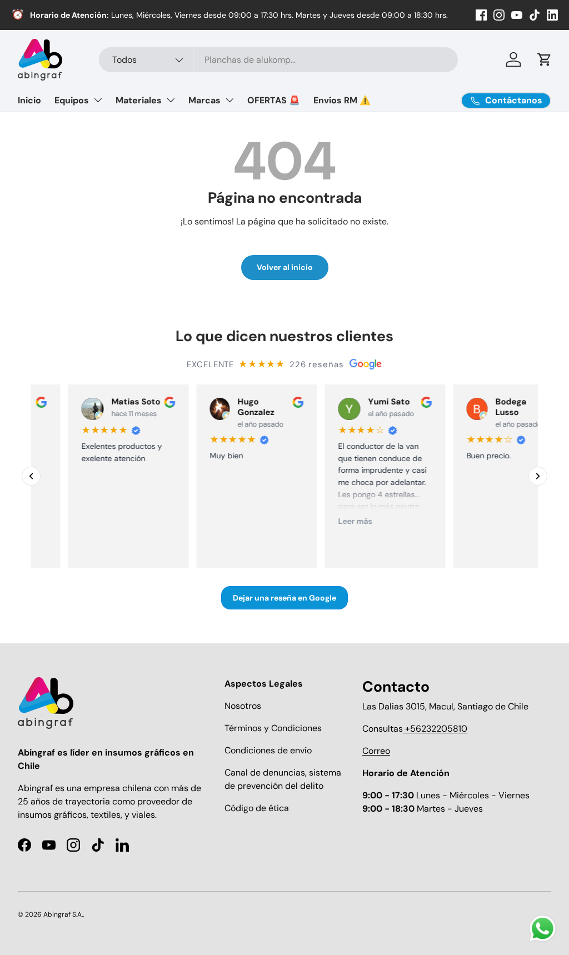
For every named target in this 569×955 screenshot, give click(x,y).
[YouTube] (516, 15)
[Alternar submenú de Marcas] (229, 100)
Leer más (341, 521)
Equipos (71, 100)
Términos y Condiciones (273, 728)
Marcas (204, 100)
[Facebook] (481, 15)
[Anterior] (31, 476)
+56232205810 (435, 728)
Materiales (139, 100)
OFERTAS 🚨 (273, 100)
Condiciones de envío (268, 750)
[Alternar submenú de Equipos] (97, 100)
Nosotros (242, 706)
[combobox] (278, 59)
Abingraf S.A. (63, 914)
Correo (376, 751)
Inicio (29, 100)
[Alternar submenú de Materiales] (170, 100)
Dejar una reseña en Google (284, 598)
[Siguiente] (537, 476)
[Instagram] (499, 15)
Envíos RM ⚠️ (342, 100)
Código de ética (256, 808)
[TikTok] (534, 15)
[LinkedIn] (552, 15)
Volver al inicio (285, 267)
